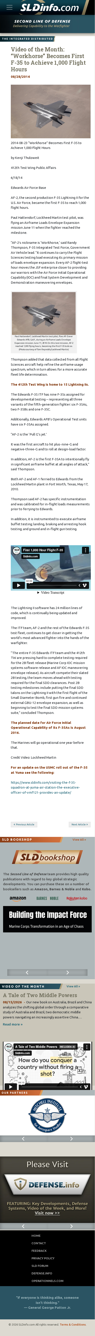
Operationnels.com (47, 1281)
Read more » (12, 1024)
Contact (39, 1243)
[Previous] (27, 972)
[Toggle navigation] (9, 7)
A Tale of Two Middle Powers (40, 995)
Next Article (79, 824)
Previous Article (25, 824)
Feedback (39, 1250)
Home (36, 1235)
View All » (79, 839)
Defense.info (42, 1273)
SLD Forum (40, 1266)
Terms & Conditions (73, 1324)
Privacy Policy (43, 1258)
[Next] (67, 972)
